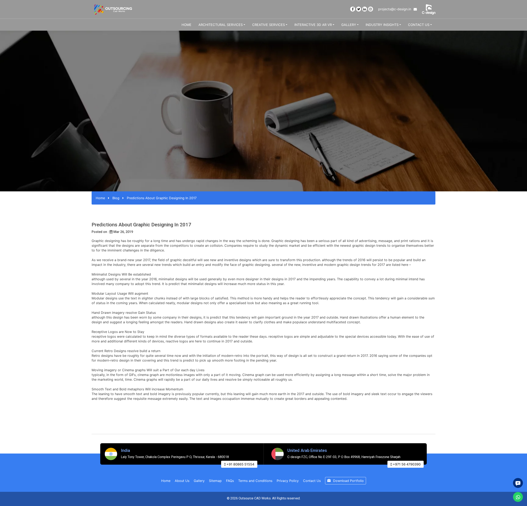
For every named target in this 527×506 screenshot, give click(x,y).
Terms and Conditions (255, 481)
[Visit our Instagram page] (370, 9)
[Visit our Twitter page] (358, 9)
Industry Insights (382, 25)
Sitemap (215, 481)
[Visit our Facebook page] (352, 9)
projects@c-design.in (395, 9)
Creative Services (268, 25)
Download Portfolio (348, 481)
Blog (115, 198)
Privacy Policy (288, 481)
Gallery (348, 25)
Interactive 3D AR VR (313, 25)
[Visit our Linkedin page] (364, 9)
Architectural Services (220, 25)
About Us (182, 481)
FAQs (230, 481)
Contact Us (418, 25)
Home (186, 25)
